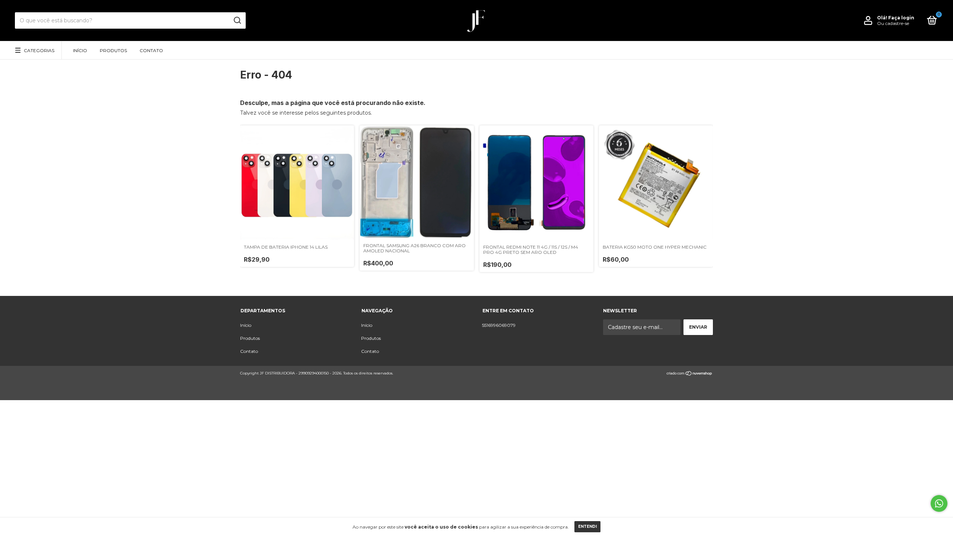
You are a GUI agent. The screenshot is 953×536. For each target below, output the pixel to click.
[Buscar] (237, 20)
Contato (151, 50)
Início (80, 50)
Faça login (901, 17)
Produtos (113, 50)
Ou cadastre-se (893, 23)
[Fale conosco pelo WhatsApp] (939, 503)
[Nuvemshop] (689, 374)
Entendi (587, 526)
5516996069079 (499, 325)
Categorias (39, 50)
